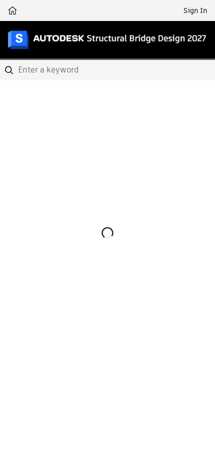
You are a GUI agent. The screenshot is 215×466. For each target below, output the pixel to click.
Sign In (195, 11)
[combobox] (107, 70)
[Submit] (10, 70)
